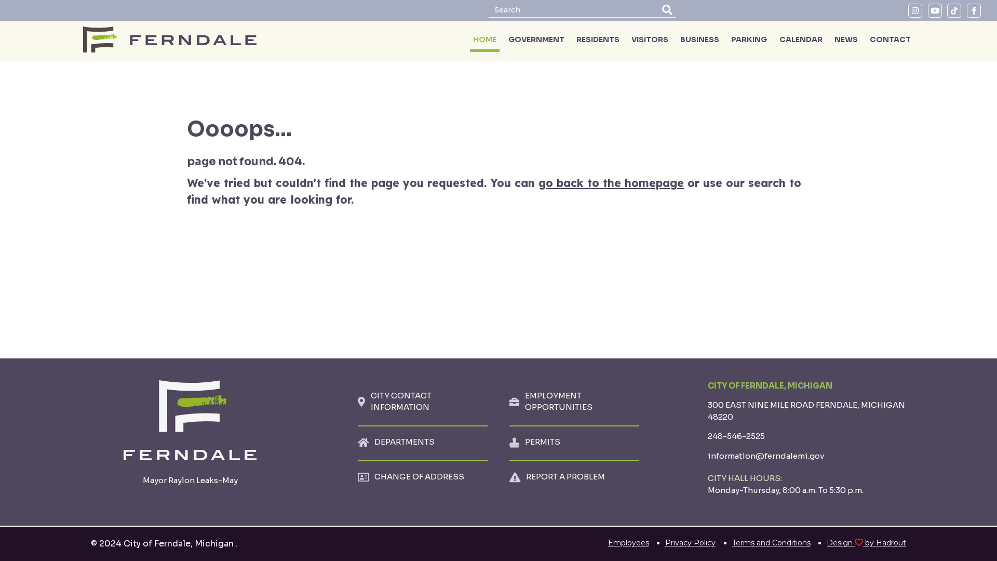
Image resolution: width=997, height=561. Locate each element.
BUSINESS (699, 39)
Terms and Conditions (771, 542)
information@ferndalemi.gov (766, 456)
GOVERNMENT (536, 39)
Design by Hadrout (866, 542)
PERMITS (542, 442)
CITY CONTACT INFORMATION (401, 401)
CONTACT (890, 39)
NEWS (846, 39)
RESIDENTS (597, 39)
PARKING (749, 39)
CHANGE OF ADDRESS (419, 477)
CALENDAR (801, 39)
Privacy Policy (690, 542)
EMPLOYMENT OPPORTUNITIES (558, 401)
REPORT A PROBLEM (565, 477)
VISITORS (649, 39)
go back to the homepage (611, 183)
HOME (484, 39)
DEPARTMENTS (404, 442)
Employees (628, 542)
